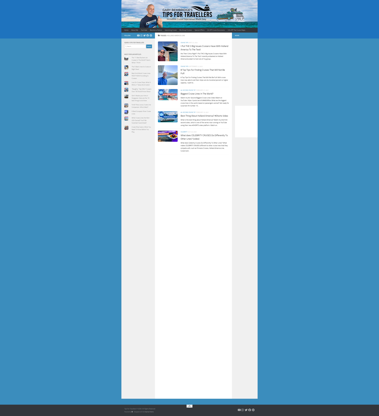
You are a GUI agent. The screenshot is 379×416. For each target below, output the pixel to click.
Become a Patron (156, 30)
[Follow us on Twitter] (144, 35)
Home (126, 30)
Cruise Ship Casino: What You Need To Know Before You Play (141, 129)
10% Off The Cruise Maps (236, 30)
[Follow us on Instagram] (141, 35)
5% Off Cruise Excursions (216, 30)
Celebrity (184, 132)
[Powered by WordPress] (132, 411)
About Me (134, 30)
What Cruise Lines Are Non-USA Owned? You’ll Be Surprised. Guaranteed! (141, 120)
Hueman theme (149, 412)
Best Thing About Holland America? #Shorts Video (204, 115)
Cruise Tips (184, 43)
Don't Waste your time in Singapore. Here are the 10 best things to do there (140, 98)
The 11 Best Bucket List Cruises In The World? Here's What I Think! (141, 60)
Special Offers (200, 30)
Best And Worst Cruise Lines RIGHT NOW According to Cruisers (141, 75)
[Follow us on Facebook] (147, 35)
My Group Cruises (185, 30)
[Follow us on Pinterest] (151, 35)
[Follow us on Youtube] (138, 35)
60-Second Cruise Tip (188, 90)
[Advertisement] (138, 174)
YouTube (144, 30)
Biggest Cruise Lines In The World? (197, 93)
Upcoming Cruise (171, 30)
